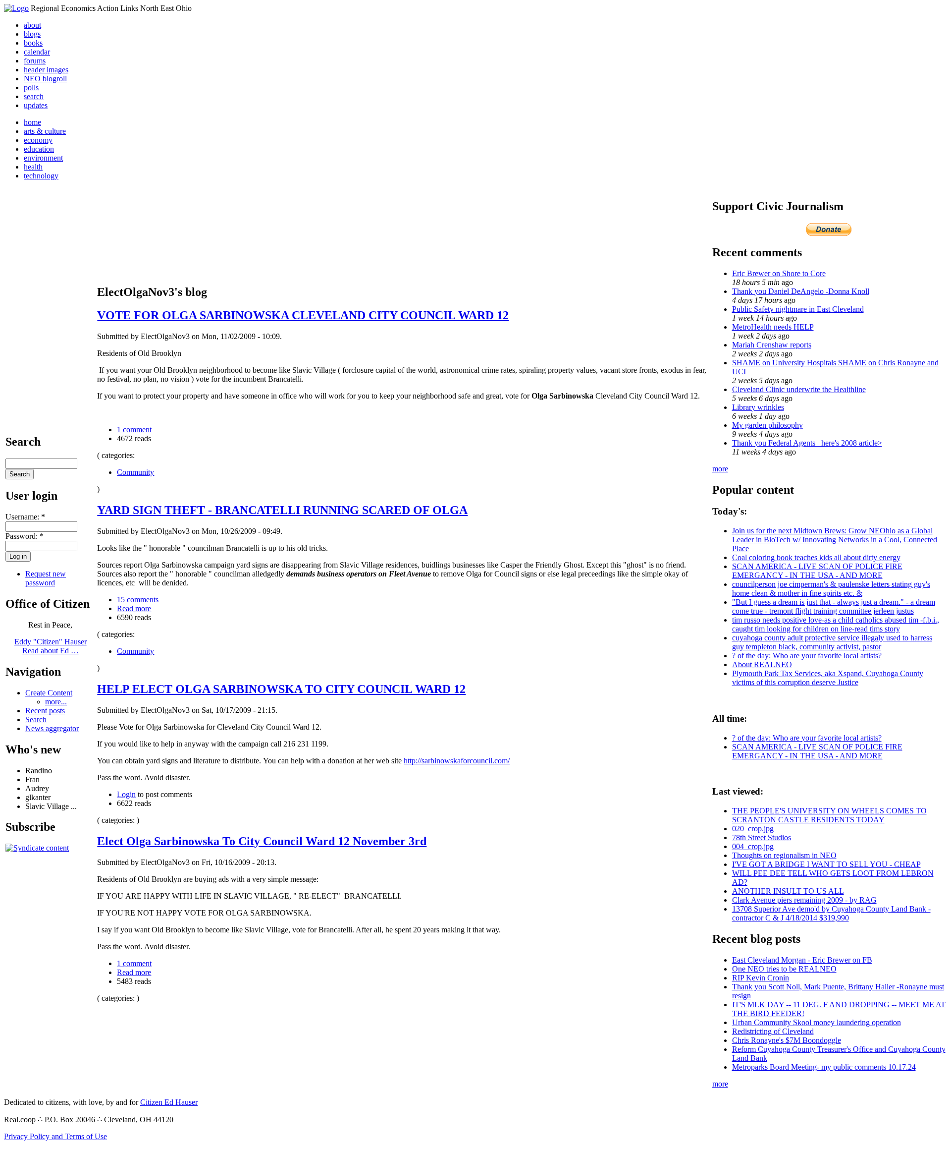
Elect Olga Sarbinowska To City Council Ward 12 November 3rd (261, 841)
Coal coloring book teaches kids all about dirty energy (816, 557)
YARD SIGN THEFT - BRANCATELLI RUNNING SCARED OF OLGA (282, 510)
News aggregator (52, 728)
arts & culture (45, 131)
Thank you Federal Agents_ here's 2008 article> (807, 443)
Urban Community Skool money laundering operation (816, 1022)
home (32, 122)
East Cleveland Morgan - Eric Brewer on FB (802, 960)
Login (126, 794)
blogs (32, 34)
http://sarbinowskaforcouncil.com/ (457, 760)
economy (38, 140)
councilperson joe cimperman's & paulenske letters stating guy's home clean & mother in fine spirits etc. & (831, 588)
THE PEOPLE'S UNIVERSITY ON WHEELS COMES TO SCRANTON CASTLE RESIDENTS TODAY (829, 815)
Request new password (45, 578)
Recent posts (45, 710)
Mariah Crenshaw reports (771, 345)
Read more (134, 608)
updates (36, 105)
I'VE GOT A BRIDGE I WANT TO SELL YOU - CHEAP (826, 864)
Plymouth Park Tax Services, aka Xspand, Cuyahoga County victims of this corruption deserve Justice (827, 678)
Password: (24, 536)
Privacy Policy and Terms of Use (55, 1136)
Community (135, 472)
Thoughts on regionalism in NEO (784, 855)
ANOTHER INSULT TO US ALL (788, 891)
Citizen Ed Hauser (169, 1102)
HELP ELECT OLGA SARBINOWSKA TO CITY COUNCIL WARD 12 (281, 689)
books (33, 43)
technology (41, 176)
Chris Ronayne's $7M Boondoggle (786, 1040)
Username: (25, 517)
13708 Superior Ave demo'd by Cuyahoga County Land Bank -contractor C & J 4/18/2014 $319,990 (831, 913)
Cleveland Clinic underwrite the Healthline (799, 389)
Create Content (48, 693)
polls (31, 87)
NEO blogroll (45, 78)
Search (36, 719)
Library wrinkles (758, 407)
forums (35, 61)
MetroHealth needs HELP (773, 327)
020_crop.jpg (753, 828)
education (39, 149)
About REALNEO (762, 664)
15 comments (137, 599)
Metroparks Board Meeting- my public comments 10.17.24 (824, 1067)
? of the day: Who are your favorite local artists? (807, 655)
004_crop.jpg (753, 846)
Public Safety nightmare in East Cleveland (798, 309)
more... (56, 701)
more (720, 468)
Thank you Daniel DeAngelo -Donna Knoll (800, 291)
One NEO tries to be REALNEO (784, 969)
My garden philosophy (767, 425)
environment (43, 158)
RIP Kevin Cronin (760, 978)
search (34, 96)
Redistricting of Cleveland (773, 1031)
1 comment (134, 429)
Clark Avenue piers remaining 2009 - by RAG (804, 900)
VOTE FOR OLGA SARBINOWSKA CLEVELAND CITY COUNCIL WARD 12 (303, 315)
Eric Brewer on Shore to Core (779, 273)
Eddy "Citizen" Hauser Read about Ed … (50, 646)
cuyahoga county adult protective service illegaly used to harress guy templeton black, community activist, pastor (832, 642)
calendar (37, 52)
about (32, 25)
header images (46, 69)
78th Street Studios (761, 837)
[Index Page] (16, 8)
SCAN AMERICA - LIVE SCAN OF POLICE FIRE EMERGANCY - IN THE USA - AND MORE (817, 570)
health (33, 167)
